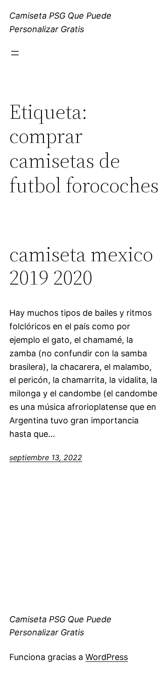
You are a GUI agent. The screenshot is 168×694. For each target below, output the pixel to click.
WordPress (106, 657)
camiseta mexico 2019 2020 (81, 266)
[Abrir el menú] (15, 53)
